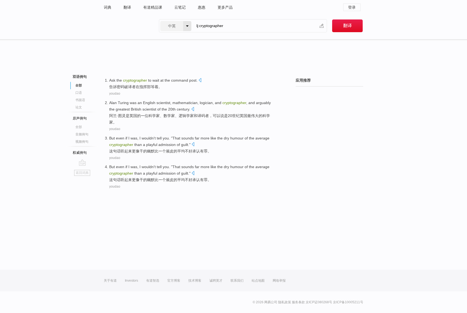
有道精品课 (152, 7)
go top (82, 162)
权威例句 (80, 153)
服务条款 (298, 302)
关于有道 (110, 280)
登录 (352, 7)
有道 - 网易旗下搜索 (126, 26)
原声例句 (80, 118)
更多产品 (225, 7)
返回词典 (82, 173)
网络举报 (279, 280)
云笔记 (180, 7)
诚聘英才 (215, 280)
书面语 (80, 100)
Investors (131, 280)
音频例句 (81, 134)
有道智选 (152, 280)
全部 (78, 127)
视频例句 (81, 142)
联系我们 (237, 280)
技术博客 (194, 280)
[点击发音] (200, 81)
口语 (78, 93)
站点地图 (258, 280)
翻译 (127, 7)
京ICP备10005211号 (348, 302)
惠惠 (201, 7)
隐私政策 (284, 302)
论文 (78, 107)
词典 (107, 7)
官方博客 (173, 280)
